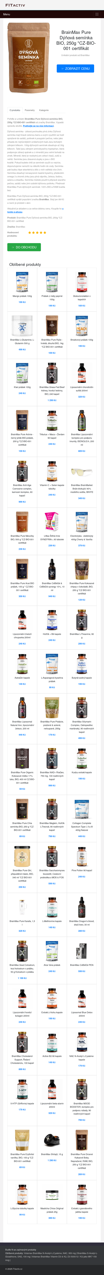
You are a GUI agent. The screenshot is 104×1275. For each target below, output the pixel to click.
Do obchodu (26, 247)
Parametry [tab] (30, 110)
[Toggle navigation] (97, 14)
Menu (6, 14)
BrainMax (85, 55)
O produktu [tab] (15, 110)
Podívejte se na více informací (38, 125)
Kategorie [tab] (44, 110)
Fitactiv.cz (17, 1268)
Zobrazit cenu (77, 68)
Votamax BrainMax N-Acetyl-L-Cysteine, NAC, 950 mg (50, 1253)
